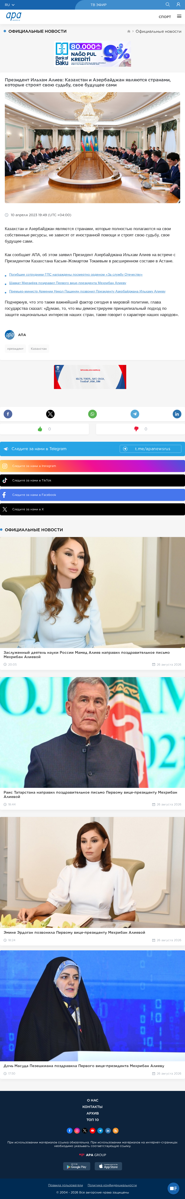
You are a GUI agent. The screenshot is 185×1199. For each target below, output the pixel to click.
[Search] (167, 4)
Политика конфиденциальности (112, 1185)
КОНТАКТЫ (92, 1107)
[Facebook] (70, 1131)
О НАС (92, 1100)
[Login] (178, 4)
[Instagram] (77, 1131)
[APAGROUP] (92, 1155)
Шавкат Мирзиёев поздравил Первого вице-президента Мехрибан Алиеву (67, 283)
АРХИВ (92, 1113)
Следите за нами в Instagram (34, 466)
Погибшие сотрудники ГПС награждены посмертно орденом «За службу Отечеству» (76, 274)
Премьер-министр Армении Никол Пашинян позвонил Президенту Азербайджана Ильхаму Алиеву (87, 291)
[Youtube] (92, 1131)
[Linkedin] (108, 1131)
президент (15, 348)
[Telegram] (100, 1131)
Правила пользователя (65, 1185)
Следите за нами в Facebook (34, 495)
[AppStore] (108, 1166)
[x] (85, 1131)
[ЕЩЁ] (178, 17)
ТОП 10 (92, 1120)
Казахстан (39, 348)
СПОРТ (165, 17)
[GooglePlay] (77, 1166)
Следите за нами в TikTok (31, 480)
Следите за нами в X (28, 509)
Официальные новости (158, 31)
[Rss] (116, 1131)
